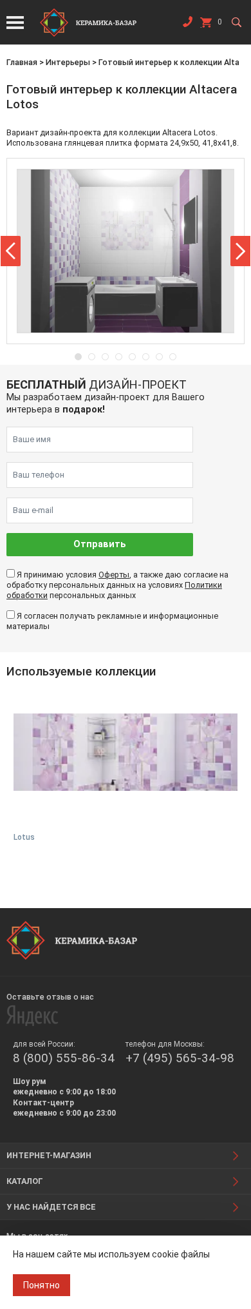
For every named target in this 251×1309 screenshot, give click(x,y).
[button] (11, 251)
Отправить (99, 544)
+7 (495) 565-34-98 (180, 1058)
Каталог (24, 1181)
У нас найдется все (51, 1207)
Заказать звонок (187, 24)
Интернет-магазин (48, 1155)
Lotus (24, 837)
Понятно (41, 1285)
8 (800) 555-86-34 (64, 1058)
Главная (21, 62)
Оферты (113, 574)
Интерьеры (68, 62)
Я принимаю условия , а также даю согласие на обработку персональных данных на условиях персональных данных (117, 585)
